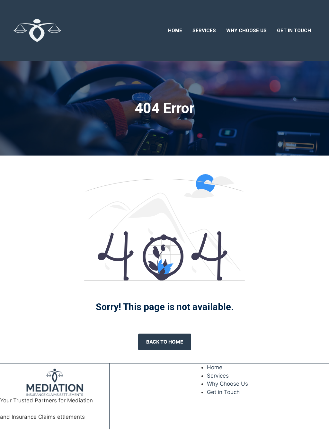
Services (204, 30)
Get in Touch (294, 30)
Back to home (164, 342)
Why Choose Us (246, 30)
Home (175, 30)
